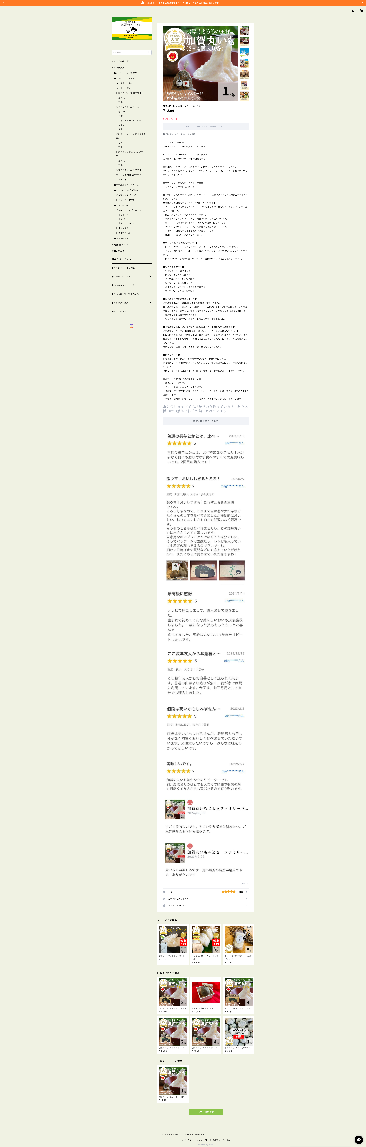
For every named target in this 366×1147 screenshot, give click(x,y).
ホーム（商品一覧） (121, 61)
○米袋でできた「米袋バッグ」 (131, 210)
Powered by (203, 1145)
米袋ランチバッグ (126, 223)
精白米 (121, 98)
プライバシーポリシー (169, 1134)
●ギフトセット (121, 238)
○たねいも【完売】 (125, 200)
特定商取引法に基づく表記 (193, 1134)
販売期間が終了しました (205, 421)
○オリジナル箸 (123, 228)
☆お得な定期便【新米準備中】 (131, 174)
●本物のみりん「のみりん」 (127, 185)
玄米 (120, 102)
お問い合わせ (118, 251)
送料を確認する (192, 134)
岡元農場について (120, 244)
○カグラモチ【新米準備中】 (130, 170)
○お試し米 (121, 179)
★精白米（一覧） (124, 83)
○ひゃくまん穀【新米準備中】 (131, 120)
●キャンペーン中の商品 (125, 73)
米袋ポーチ (123, 219)
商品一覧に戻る (205, 1112)
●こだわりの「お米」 (124, 78)
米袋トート (123, 215)
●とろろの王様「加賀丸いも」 (128, 190)
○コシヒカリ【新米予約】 (129, 107)
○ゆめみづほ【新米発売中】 (130, 93)
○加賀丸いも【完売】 (126, 195)
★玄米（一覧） (123, 88)
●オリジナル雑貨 (122, 205)
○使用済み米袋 (123, 233)
